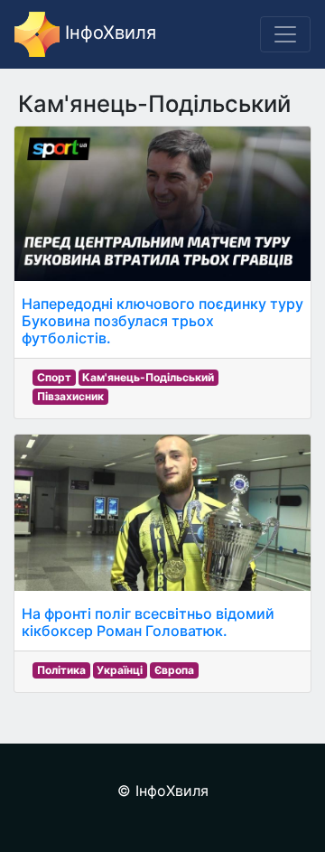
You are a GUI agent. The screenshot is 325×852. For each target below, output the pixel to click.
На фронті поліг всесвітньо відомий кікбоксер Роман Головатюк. (148, 622)
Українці (120, 670)
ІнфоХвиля (108, 32)
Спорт (54, 377)
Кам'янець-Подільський (148, 377)
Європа (174, 670)
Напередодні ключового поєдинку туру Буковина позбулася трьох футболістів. (162, 321)
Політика (61, 670)
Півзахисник (70, 396)
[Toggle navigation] (285, 34)
